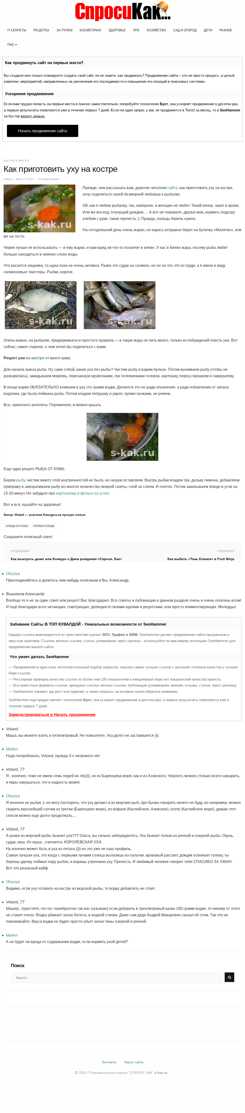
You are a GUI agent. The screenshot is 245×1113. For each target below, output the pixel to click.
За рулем (64, 30)
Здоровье (117, 30)
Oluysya (13, 574)
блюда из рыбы (17, 525)
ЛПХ (136, 30)
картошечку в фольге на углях (82, 493)
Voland (7, 179)
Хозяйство (156, 30)
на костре (35, 358)
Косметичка (90, 30)
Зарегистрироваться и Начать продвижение (52, 714)
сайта (172, 188)
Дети (208, 30)
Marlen (12, 749)
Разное (225, 30)
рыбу (20, 480)
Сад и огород (185, 30)
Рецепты (41, 30)
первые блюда (43, 525)
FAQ (11, 44)
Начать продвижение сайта (42, 131)
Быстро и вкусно (16, 160)
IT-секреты (16, 30)
